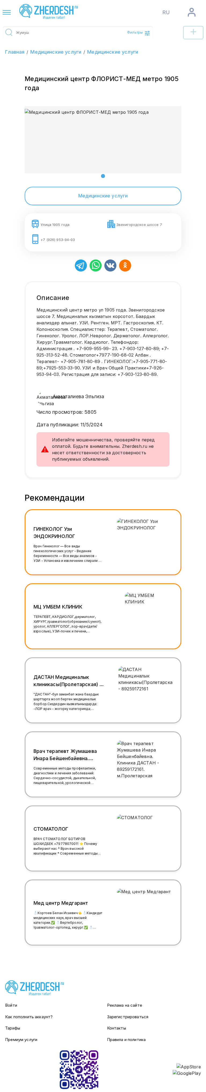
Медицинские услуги (55, 52)
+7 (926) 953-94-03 (58, 239)
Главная (14, 52)
